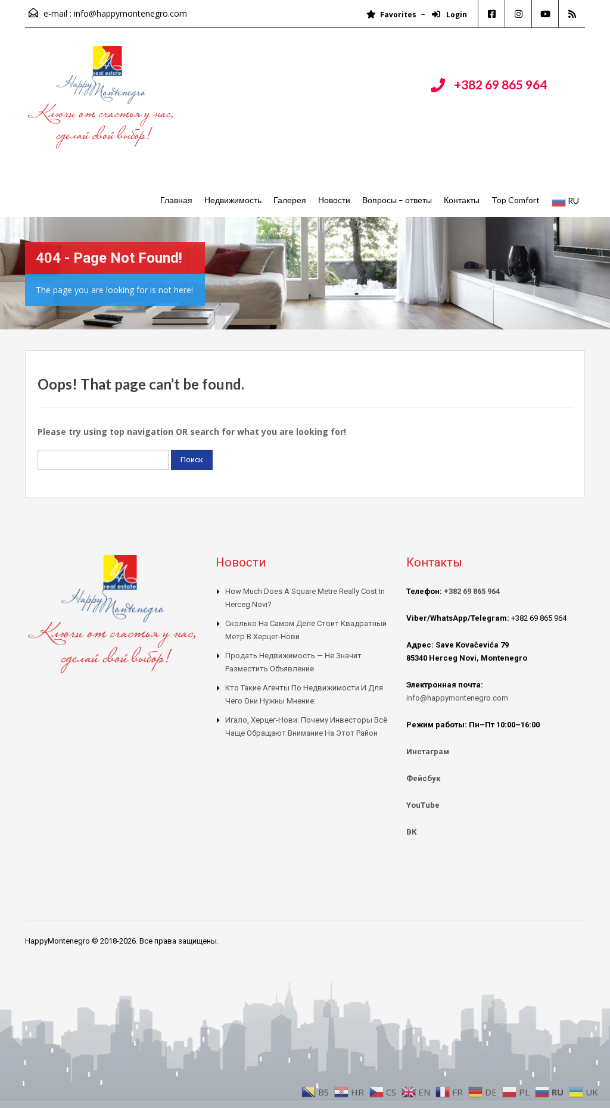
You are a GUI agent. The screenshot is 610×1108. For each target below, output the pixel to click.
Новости (334, 200)
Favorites (398, 15)
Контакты (462, 200)
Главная (176, 200)
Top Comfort (515, 200)
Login (455, 15)
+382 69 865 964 (500, 84)
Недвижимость (233, 200)
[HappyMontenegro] (102, 103)
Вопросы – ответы (397, 200)
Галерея (289, 200)
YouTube (423, 805)
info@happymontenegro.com (130, 13)
